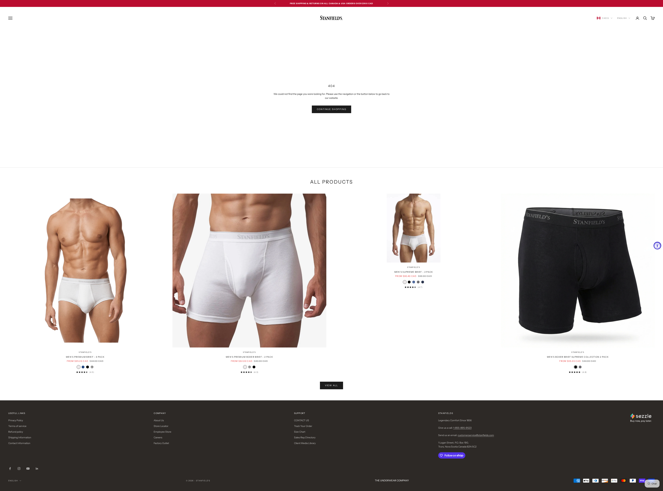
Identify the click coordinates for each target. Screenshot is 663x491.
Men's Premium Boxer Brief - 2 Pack (249, 357)
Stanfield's (85, 352)
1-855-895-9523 (462, 427)
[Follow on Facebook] (10, 468)
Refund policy (15, 431)
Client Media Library (305, 443)
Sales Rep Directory (304, 437)
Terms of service (17, 426)
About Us (159, 420)
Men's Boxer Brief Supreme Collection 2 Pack (578, 357)
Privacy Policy (15, 420)
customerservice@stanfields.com (476, 435)
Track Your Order (303, 426)
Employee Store (162, 431)
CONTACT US (301, 420)
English (622, 18)
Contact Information (19, 443)
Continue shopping (331, 109)
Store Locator (161, 426)
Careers (158, 437)
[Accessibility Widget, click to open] (657, 245)
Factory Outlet (161, 443)
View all (331, 385)
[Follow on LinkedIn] (37, 468)
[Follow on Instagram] (19, 468)
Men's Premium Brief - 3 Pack (85, 357)
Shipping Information (19, 437)
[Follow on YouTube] (28, 468)
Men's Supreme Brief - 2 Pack (413, 272)
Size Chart (299, 431)
